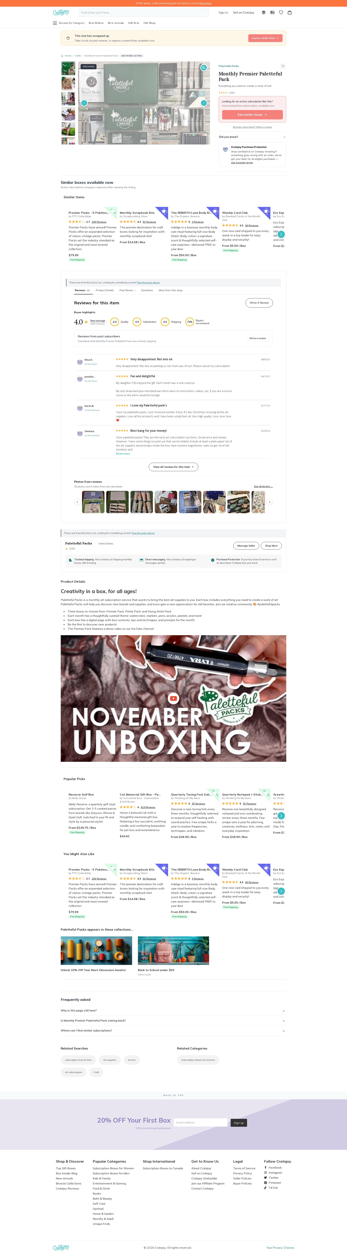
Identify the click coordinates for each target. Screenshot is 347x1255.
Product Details (105, 290)
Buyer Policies (242, 1183)
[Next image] (203, 103)
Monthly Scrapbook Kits (137, 212)
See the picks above (143, 533)
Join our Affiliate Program (207, 1183)
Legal (238, 1161)
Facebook (274, 1167)
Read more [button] (123, 453)
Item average (97, 320)
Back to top (174, 1095)
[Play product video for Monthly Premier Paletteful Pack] (173, 698)
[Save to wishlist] (283, 66)
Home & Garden (103, 1213)
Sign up (239, 1123)
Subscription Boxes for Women (198, 1060)
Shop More (271, 545)
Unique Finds (101, 1224)
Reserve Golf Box (81, 794)
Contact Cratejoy (202, 1188)
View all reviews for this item (171, 466)
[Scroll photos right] (269, 502)
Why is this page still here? (79, 1010)
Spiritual (98, 1208)
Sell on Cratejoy (243, 12)
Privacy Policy (242, 1173)
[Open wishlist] (281, 12)
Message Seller (246, 545)
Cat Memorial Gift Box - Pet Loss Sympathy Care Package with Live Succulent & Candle (144, 794)
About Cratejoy (201, 1168)
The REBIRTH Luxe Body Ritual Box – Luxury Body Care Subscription (195, 212)
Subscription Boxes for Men (111, 1173)
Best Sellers (96, 23)
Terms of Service (244, 1168)
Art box (132, 1060)
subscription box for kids (78, 1060)
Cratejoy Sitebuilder (204, 1178)
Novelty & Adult (103, 1219)
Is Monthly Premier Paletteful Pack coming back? (93, 1020)
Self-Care (99, 1203)
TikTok (271, 1188)
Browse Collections (68, 1183)
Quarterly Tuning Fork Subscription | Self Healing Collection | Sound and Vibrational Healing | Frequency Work (195, 794)
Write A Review (259, 302)
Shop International (159, 1161)
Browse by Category (71, 23)
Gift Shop (149, 23)
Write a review (257, 338)
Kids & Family (102, 1178)
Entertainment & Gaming (109, 1183)
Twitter (272, 1177)
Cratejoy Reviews (67, 1188)
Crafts (78, 55)
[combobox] (144, 12)
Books (97, 1193)
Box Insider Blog (66, 1173)
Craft (96, 1072)
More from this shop (171, 290)
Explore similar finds (263, 38)
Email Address (185, 1122)
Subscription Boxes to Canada (163, 1168)
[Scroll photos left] (77, 502)
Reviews (82, 290)
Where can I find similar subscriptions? (86, 1030)
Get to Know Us (205, 1161)
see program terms (242, 162)
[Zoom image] (203, 67)
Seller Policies (242, 1178)
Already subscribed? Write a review (252, 127)
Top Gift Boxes (66, 1168)
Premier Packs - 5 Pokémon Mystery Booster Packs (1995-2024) (93, 212)
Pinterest (273, 1182)
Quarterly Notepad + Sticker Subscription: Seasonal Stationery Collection (246, 794)
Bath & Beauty (102, 1198)
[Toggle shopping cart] (289, 12)
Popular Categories (109, 1161)
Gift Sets (133, 23)
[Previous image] (84, 103)
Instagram (274, 1172)
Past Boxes (127, 290)
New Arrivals (116, 23)
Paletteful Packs (229, 66)
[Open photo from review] (93, 502)
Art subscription (73, 1072)
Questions (147, 290)
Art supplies (109, 1060)
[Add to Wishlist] (112, 211)
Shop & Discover (70, 1161)
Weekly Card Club (235, 212)
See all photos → (263, 486)
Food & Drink (101, 1188)
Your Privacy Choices (280, 1247)
